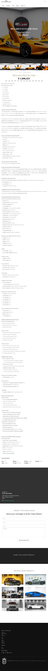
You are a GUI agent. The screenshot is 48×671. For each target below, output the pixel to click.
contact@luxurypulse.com (9, 500)
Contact (3, 635)
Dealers (8, 5)
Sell (13, 5)
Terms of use (4, 633)
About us (23, 5)
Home (3, 641)
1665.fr (44, 660)
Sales (20, 72)
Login (3, 648)
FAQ (2, 634)
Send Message (24, 540)
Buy (3, 5)
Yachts (3, 642)
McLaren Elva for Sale (27, 72)
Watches (3, 643)
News (17, 5)
